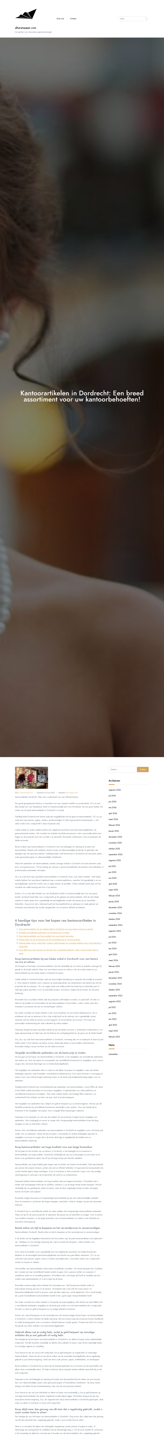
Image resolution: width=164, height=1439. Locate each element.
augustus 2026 (115, 790)
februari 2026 (114, 825)
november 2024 (115, 913)
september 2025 (115, 854)
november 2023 (115, 983)
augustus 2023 (115, 1001)
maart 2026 (113, 819)
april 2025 (113, 883)
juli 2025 (112, 866)
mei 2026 (112, 807)
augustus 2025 (115, 860)
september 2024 (115, 925)
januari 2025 (114, 901)
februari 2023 (114, 1036)
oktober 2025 (114, 848)
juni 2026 (112, 801)
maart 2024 (113, 960)
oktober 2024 (114, 919)
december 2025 (115, 837)
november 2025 (115, 842)
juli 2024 (112, 936)
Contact (73, 18)
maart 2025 (113, 889)
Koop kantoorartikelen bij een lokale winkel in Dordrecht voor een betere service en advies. (56, 929)
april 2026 (113, 813)
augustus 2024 (115, 931)
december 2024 (115, 907)
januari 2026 (114, 831)
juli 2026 (112, 795)
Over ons (60, 18)
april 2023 (113, 1025)
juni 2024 (112, 942)
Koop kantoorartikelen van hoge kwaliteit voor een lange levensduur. (46, 936)
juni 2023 (112, 1013)
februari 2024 (114, 966)
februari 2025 (114, 895)
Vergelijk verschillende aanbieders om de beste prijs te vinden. (44, 932)
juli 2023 (112, 1007)
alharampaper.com (25, 28)
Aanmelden (113, 1054)
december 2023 (115, 978)
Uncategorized (72, 792)
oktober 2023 (114, 989)
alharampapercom (26, 792)
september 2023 (115, 995)
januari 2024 (114, 972)
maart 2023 (113, 1030)
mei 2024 (112, 948)
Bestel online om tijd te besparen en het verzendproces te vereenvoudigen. (50, 939)
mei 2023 (112, 1019)
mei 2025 (112, 878)
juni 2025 (112, 872)
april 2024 (113, 954)
